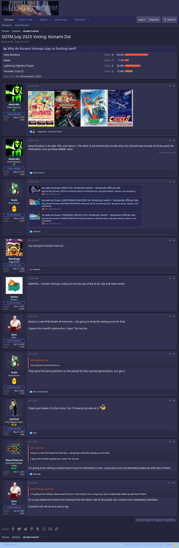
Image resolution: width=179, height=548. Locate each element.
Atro (14, 334)
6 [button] (108, 54)
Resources (61, 19)
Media (43, 19)
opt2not (14, 419)
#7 (174, 354)
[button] (35, 20)
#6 (174, 316)
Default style (11, 544)
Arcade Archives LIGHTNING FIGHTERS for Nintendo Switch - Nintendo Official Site (90, 200)
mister (62, 408)
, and (50, 131)
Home (169, 544)
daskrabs (8, 41)
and (40, 391)
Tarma (14, 296)
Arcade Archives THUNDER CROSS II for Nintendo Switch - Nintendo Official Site (88, 215)
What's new (25, 19)
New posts (7, 25)
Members (80, 19)
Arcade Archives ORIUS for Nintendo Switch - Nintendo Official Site (81, 187)
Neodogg (14, 258)
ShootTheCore (14, 460)
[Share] (170, 86)
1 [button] (108, 60)
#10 (173, 483)
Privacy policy (149, 544)
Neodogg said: (37, 360)
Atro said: (35, 447)
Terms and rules (133, 544)
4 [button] (108, 65)
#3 (174, 181)
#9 (174, 441)
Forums (9, 19)
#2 (174, 140)
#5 (174, 278)
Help (161, 544)
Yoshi (14, 200)
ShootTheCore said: (39, 489)
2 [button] (108, 71)
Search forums (22, 25)
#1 (174, 86)
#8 (174, 400)
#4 (174, 240)
